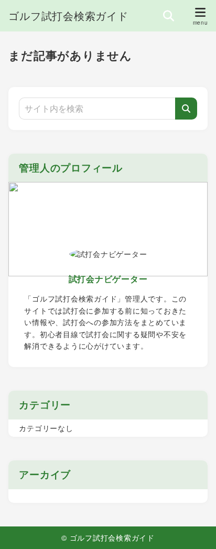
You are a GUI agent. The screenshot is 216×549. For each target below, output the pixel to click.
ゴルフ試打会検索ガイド (68, 15)
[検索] (186, 109)
